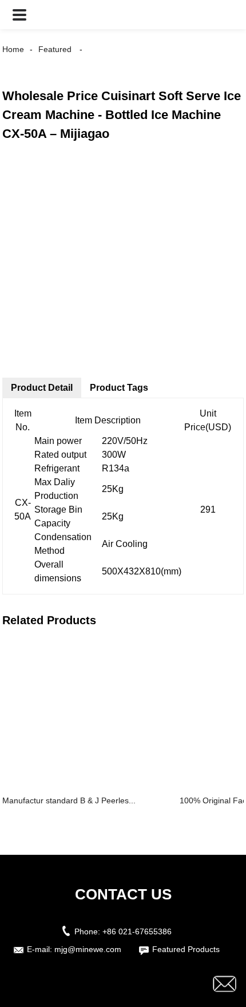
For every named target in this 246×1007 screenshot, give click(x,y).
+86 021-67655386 (137, 931)
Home (13, 49)
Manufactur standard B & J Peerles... (69, 800)
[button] (19, 14)
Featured (55, 49)
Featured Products (186, 949)
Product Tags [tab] (119, 388)
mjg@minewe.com (87, 949)
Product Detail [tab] (42, 388)
